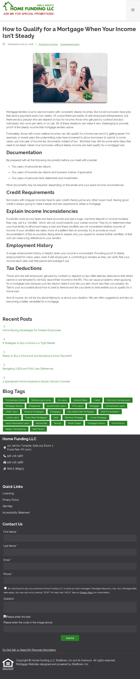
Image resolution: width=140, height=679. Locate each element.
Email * (7, 559)
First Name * (10, 531)
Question (8, 598)
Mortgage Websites (28, 664)
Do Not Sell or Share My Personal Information (29, 649)
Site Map (8, 506)
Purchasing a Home (48, 44)
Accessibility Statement (16, 512)
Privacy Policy (11, 499)
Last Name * (10, 545)
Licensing (8, 493)
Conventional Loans (69, 44)
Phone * (8, 574)
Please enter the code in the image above (27, 622)
